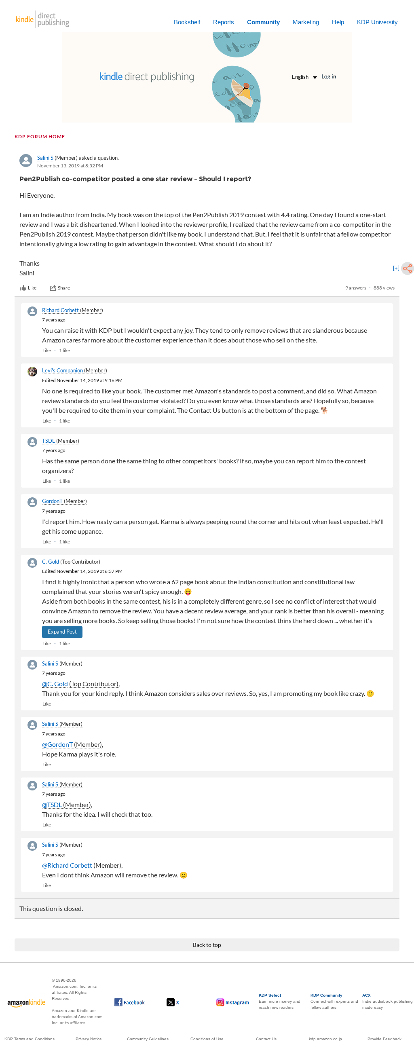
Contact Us (266, 1039)
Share (64, 288)
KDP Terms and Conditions (29, 1039)
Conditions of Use (207, 1039)
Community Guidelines (148, 1039)
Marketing (306, 22)
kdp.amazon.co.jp (325, 1039)
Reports (223, 22)
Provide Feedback (384, 1039)
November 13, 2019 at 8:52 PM (70, 166)
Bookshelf (187, 22)
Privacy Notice (89, 1039)
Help (338, 22)
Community (263, 22)
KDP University (377, 22)
